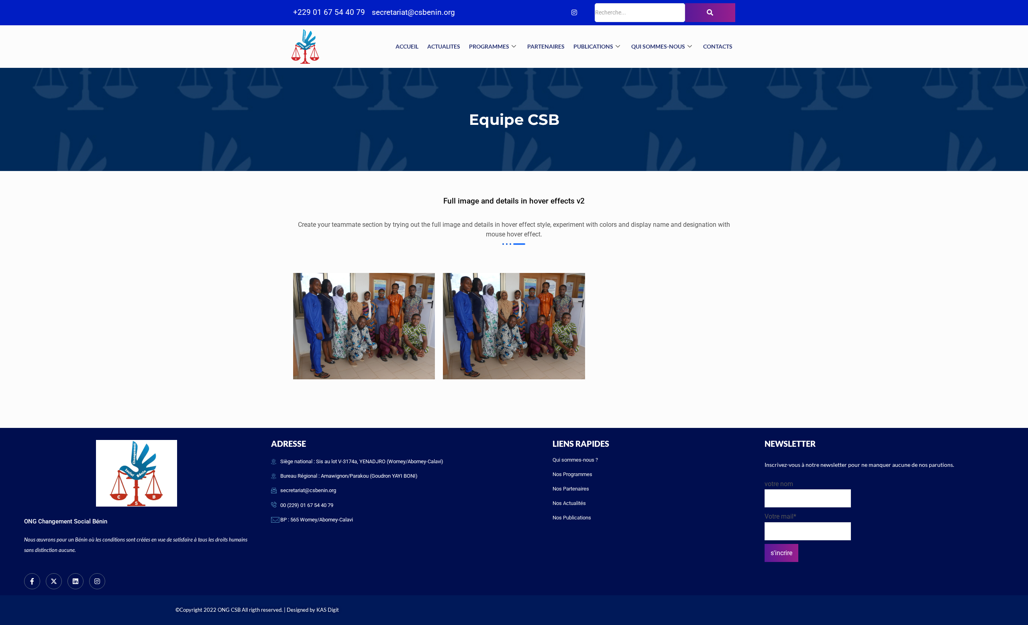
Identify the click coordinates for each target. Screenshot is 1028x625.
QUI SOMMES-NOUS (658, 46)
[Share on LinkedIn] (9, 322)
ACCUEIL (407, 46)
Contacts (717, 46)
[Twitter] (542, 13)
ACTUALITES (443, 46)
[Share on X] (9, 301)
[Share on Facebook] (9, 281)
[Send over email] (9, 342)
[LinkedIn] (558, 13)
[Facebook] (526, 13)
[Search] (710, 12)
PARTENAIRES (546, 46)
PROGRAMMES (489, 46)
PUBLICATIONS (593, 46)
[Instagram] (574, 13)
